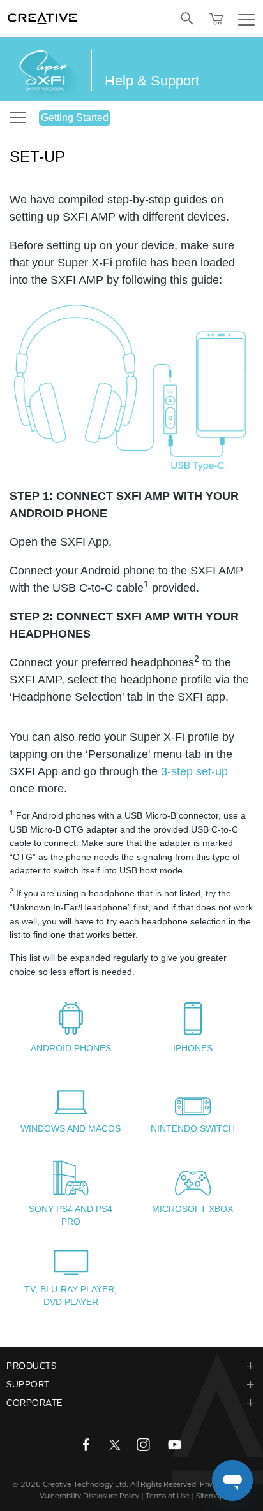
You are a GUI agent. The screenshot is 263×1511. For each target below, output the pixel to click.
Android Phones (71, 1048)
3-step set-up (194, 771)
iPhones (193, 1048)
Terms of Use (168, 1495)
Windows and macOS (70, 1128)
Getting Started (75, 117)
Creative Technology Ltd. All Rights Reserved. (120, 1484)
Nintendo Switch (193, 1128)
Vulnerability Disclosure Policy (89, 1495)
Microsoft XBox (192, 1209)
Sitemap (210, 1495)
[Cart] (216, 18)
